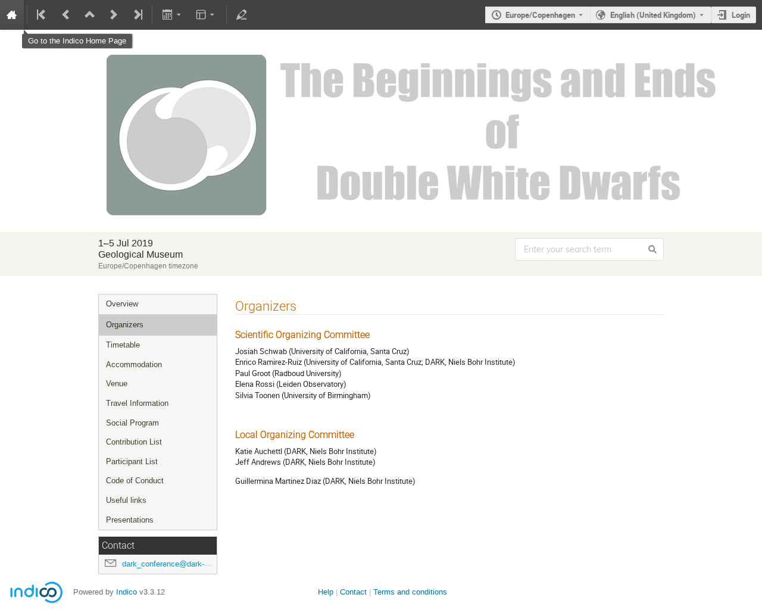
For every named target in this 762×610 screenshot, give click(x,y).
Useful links (126, 500)
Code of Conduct (135, 480)
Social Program (132, 422)
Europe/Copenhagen (540, 15)
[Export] (172, 15)
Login (741, 15)
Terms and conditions (410, 592)
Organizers (124, 324)
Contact (353, 592)
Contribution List (134, 441)
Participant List (132, 461)
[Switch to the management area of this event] (242, 15)
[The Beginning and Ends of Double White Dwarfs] (381, 55)
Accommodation (134, 364)
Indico (126, 592)
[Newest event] (137, 15)
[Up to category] (90, 15)
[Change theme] (206, 15)
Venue (116, 383)
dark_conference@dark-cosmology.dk (187, 564)
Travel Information (137, 403)
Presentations (130, 519)
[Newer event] (114, 15)
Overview (122, 303)
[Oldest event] (42, 15)
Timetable (123, 344)
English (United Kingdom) (653, 15)
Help (325, 592)
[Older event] (66, 15)
